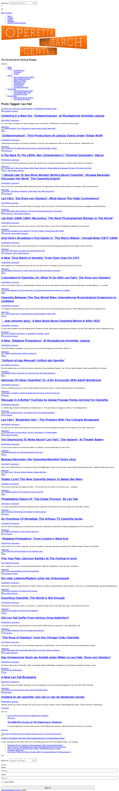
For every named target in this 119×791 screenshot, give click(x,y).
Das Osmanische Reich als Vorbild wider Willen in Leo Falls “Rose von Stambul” (56, 657)
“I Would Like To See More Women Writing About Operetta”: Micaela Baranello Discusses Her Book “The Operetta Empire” (55, 176)
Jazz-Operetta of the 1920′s (24, 77)
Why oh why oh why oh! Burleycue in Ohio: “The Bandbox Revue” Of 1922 (34, 748)
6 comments (14, 444)
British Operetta (7, 213)
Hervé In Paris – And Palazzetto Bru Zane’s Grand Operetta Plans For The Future (36, 747)
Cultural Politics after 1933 (23, 91)
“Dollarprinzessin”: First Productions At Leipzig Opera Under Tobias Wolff (52, 135)
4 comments (14, 385)
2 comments (14, 282)
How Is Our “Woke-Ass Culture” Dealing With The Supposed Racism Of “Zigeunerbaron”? (39, 752)
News (9, 67)
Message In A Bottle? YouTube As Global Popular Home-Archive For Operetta (54, 400)
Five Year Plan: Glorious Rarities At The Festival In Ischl (39, 558)
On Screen (17, 72)
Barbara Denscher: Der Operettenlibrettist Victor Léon (38, 459)
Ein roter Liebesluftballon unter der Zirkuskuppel (35, 578)
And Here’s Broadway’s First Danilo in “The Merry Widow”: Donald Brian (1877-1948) (59, 238)
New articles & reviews (22, 99)
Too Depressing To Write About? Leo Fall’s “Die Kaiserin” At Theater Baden (52, 439)
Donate (10, 19)
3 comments (14, 120)
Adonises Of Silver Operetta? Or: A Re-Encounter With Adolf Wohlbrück (51, 380)
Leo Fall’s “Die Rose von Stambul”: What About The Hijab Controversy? (50, 198)
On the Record (19, 70)
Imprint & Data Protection (16, 23)
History (10, 75)
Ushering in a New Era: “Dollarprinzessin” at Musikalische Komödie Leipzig (52, 115)
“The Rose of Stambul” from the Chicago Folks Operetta (40, 637)
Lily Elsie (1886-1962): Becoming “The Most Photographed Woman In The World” (57, 218)
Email (3, 775)
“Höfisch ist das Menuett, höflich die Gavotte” (33, 360)
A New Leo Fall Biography (18, 677)
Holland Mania (19, 84)
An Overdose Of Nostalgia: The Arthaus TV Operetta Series (42, 519)
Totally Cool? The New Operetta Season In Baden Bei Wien (42, 479)
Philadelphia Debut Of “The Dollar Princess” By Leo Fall (39, 499)
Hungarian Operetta (21, 87)
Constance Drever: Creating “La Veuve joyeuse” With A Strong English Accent (35, 745)
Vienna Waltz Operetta (22, 79)
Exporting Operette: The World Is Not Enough (33, 598)
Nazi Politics (11, 89)
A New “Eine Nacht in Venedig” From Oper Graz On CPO (40, 258)
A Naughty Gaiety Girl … (16, 750)
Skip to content (6, 13)
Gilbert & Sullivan (20, 80)
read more (5, 127)
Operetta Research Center (10, 790)
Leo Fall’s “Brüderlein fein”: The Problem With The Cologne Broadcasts (50, 420)
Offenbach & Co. (20, 82)
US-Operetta (18, 86)
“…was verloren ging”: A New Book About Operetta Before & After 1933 (50, 321)
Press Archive (12, 96)
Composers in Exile (20, 94)
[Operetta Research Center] (44, 55)
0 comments (14, 140)
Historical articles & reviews (23, 97)
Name (3, 767)
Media (9, 69)
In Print (16, 74)
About (9, 16)
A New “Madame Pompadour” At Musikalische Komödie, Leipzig (45, 340)
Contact (10, 18)
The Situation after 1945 (22, 92)
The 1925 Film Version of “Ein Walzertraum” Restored (34, 722)
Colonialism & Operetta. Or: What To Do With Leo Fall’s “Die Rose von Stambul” (56, 277)
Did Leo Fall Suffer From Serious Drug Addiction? (35, 617)
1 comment (14, 203)
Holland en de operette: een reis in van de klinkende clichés (43, 697)
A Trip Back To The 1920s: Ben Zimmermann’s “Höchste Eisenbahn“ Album (52, 155)
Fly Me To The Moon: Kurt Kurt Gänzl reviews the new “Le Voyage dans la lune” (33, 738)
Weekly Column (4, 730)
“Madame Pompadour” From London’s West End (34, 538)
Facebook (10, 21)
